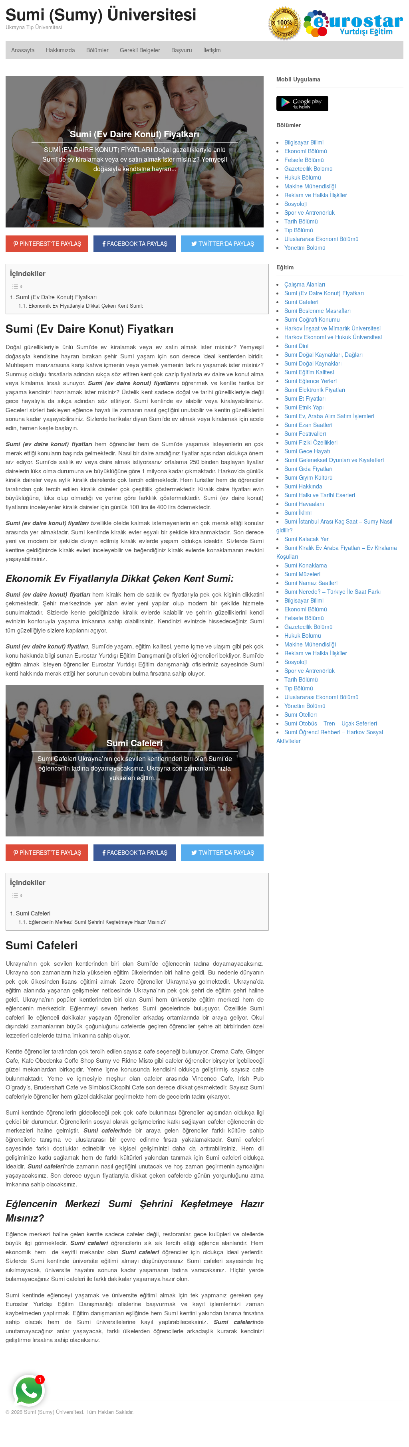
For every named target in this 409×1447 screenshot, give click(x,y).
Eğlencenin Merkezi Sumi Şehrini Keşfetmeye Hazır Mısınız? (97, 921)
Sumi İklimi (298, 512)
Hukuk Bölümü (302, 177)
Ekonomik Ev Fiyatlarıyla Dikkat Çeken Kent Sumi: (85, 305)
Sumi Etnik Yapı (304, 407)
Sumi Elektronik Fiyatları (314, 389)
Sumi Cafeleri (33, 913)
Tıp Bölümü (298, 230)
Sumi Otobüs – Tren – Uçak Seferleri (330, 723)
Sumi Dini (296, 346)
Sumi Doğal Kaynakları (312, 363)
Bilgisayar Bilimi (304, 142)
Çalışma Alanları (304, 284)
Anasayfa (23, 50)
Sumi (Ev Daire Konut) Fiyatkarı (56, 297)
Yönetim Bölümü (305, 247)
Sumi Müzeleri (302, 574)
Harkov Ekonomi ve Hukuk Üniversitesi (333, 337)
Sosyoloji (295, 204)
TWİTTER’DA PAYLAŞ (225, 852)
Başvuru (181, 50)
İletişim (212, 50)
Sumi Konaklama (305, 565)
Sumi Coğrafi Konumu (312, 319)
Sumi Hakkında (303, 486)
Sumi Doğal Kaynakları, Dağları (323, 354)
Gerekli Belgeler (140, 50)
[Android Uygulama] (302, 104)
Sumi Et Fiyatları (305, 398)
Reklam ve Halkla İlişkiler (315, 195)
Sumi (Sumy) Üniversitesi (101, 13)
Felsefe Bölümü (304, 160)
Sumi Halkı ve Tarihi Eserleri (319, 495)
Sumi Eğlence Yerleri (310, 381)
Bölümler (97, 50)
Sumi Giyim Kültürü (308, 477)
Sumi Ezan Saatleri (308, 425)
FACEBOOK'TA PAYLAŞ (136, 243)
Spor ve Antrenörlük (309, 212)
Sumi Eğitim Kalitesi (309, 372)
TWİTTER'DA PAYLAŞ (225, 243)
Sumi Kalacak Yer (306, 539)
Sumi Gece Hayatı (307, 451)
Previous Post (135, 1364)
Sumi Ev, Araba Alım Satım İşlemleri (329, 416)
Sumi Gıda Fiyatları (308, 468)
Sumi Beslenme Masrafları (317, 310)
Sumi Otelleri (300, 714)
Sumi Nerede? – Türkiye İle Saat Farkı (332, 591)
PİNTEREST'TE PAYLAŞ (49, 243)
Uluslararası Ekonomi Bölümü (321, 239)
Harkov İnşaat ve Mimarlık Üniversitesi (332, 328)
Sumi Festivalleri (305, 433)
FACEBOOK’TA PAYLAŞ (136, 852)
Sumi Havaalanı (304, 504)
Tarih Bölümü (301, 221)
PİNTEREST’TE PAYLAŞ (49, 852)
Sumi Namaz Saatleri (311, 583)
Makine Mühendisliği (310, 186)
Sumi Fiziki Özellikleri (311, 442)
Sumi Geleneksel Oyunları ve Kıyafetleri (334, 460)
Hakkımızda (60, 50)
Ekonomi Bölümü (305, 151)
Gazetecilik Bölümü (308, 168)
